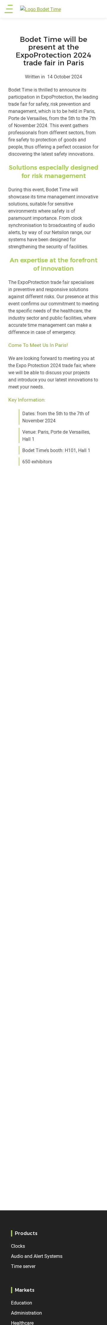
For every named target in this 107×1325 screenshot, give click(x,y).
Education (21, 1302)
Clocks (18, 1246)
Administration (26, 1313)
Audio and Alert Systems (36, 1256)
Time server (23, 1266)
